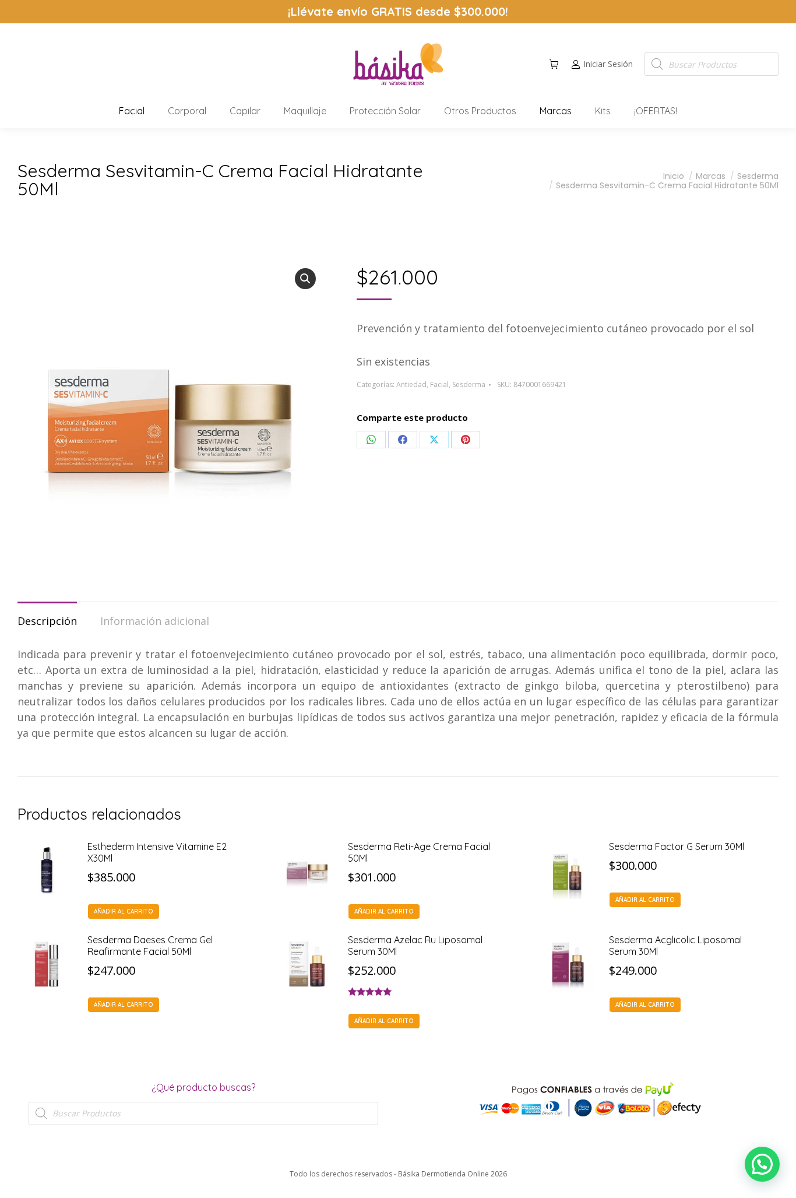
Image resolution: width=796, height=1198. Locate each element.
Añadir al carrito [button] (123, 911)
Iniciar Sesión (608, 64)
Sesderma (468, 384)
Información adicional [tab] (154, 621)
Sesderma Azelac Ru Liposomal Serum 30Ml (415, 945)
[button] (172, 9)
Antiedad (411, 384)
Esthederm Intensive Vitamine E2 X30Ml (157, 852)
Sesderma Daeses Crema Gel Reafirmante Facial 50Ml (150, 945)
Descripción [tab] (47, 621)
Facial (439, 384)
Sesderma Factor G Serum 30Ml (676, 846)
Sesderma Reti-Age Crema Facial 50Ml (419, 852)
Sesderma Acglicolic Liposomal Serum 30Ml (675, 945)
